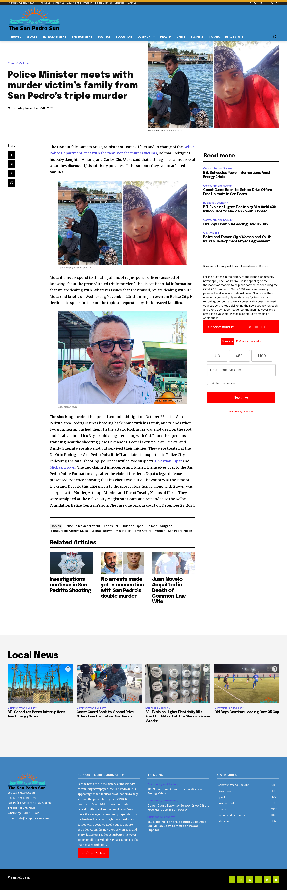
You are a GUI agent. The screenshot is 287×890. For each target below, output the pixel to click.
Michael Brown (63, 467)
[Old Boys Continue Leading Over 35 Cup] (246, 683)
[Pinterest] (266, 3)
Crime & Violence (19, 63)
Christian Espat (168, 461)
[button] (274, 36)
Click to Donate (93, 853)
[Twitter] (271, 3)
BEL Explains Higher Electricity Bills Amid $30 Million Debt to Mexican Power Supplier (177, 716)
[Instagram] (255, 3)
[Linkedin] (261, 3)
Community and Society (217, 168)
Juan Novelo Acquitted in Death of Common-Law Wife (169, 590)
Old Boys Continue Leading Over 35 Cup (235, 224)
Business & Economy (215, 202)
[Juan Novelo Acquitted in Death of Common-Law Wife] (174, 563)
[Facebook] (250, 3)
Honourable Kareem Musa (69, 531)
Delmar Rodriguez (159, 526)
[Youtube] (277, 3)
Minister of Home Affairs (133, 531)
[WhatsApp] (11, 183)
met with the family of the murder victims (120, 153)
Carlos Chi (111, 526)
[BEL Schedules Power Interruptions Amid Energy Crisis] (40, 683)
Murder (160, 531)
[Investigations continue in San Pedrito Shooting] (71, 563)
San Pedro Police (180, 531)
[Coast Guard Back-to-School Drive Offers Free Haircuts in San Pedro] (109, 683)
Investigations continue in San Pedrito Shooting (70, 585)
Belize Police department (82, 526)
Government (211, 232)
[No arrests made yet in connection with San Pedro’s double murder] (122, 563)
